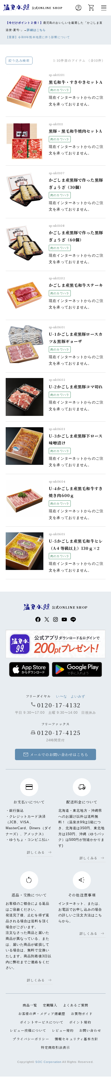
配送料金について (82, 801)
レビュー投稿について (28, 1030)
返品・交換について (29, 894)
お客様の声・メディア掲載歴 (42, 1013)
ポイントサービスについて (42, 1022)
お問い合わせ (90, 1030)
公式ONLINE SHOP (47, 8)
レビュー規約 (63, 1030)
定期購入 (50, 1005)
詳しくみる (36, 852)
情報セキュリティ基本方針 (76, 1038)
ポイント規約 (80, 1022)
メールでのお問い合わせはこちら (56, 754)
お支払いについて (29, 801)
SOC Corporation (48, 1061)
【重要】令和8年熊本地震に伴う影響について (38, 37)
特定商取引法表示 (55, 1047)
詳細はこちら (36, 29)
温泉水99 (16, 7)
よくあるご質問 (76, 1005)
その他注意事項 (82, 894)
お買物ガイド (82, 1013)
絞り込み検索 (19, 60)
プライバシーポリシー (31, 1038)
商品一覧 (30, 1005)
